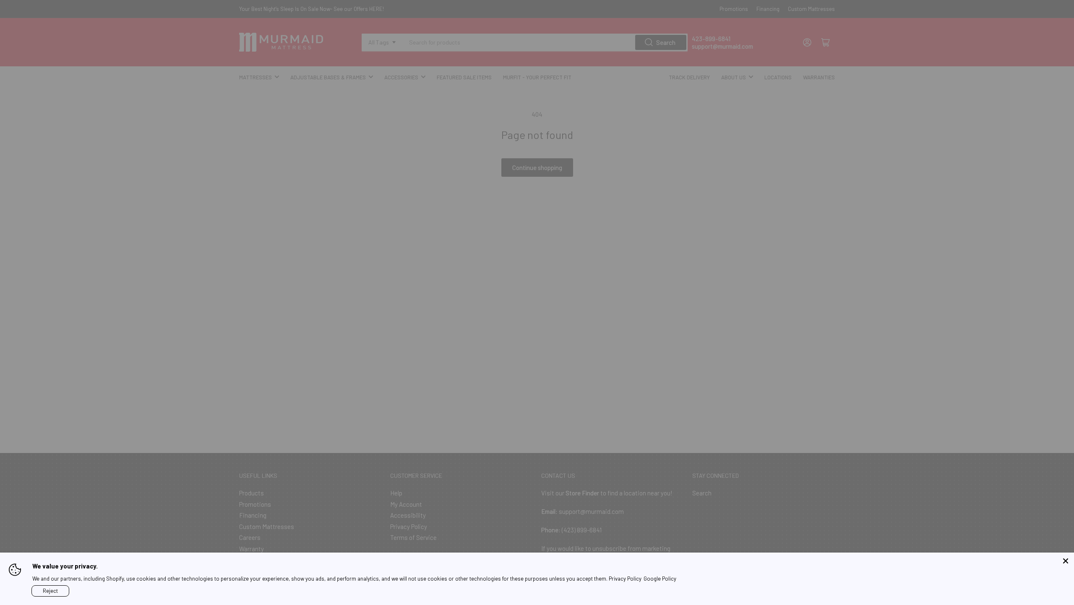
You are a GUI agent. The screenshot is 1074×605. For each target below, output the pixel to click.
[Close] (1065, 561)
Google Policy (660, 578)
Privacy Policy (625, 578)
